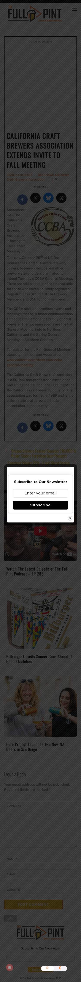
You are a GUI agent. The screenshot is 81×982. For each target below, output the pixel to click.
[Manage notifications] (9, 967)
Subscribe (40, 505)
